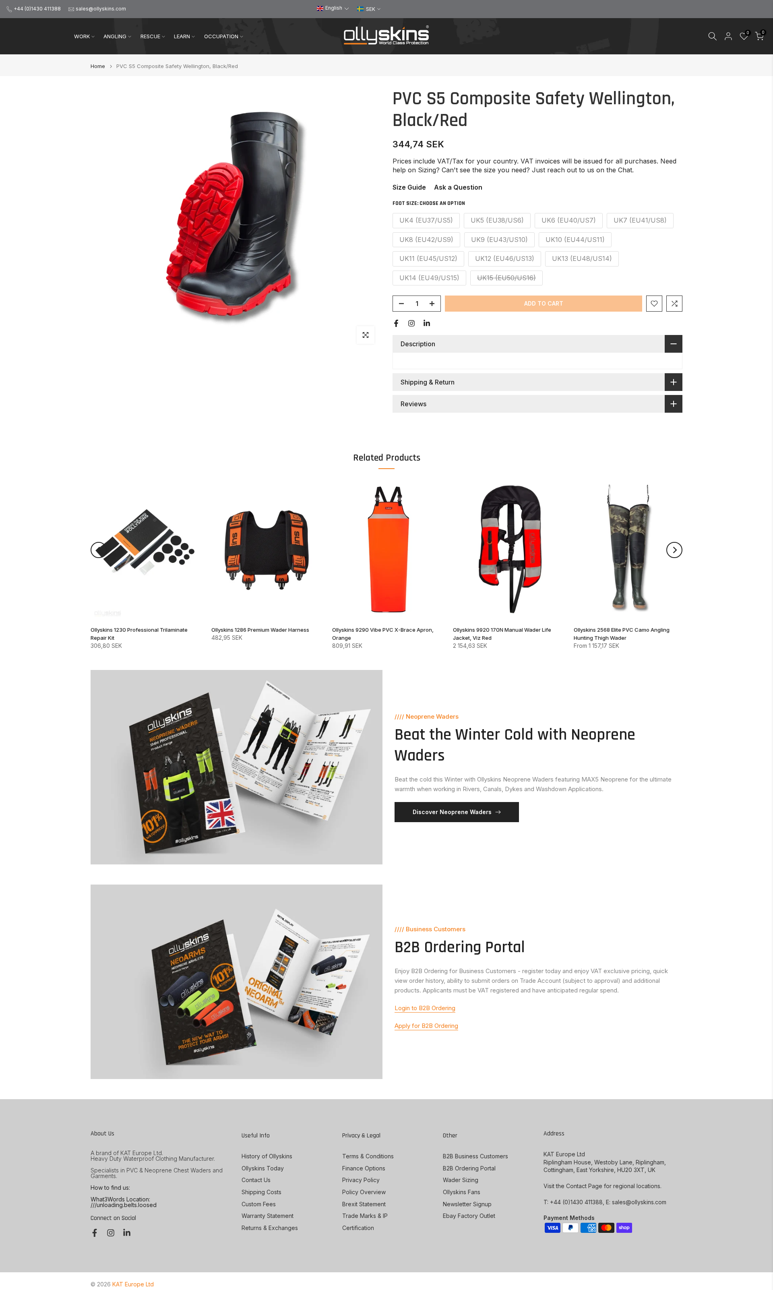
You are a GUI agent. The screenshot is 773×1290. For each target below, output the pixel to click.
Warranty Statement (267, 1215)
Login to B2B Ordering (425, 1008)
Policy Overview (364, 1192)
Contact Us (256, 1179)
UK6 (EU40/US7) (569, 220)
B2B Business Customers (475, 1156)
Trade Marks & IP (365, 1215)
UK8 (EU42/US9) (426, 240)
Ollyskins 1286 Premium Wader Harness (260, 629)
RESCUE (150, 36)
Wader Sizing (460, 1179)
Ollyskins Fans (461, 1192)
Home (98, 66)
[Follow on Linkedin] (426, 323)
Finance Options (363, 1168)
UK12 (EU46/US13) (504, 258)
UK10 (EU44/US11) (575, 240)
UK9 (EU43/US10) (499, 240)
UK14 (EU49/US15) (429, 278)
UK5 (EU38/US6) (497, 220)
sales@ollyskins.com (101, 9)
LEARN (182, 36)
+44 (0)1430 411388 (37, 9)
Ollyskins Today (263, 1168)
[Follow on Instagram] (411, 323)
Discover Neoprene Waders (452, 811)
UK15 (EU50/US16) (506, 278)
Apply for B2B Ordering (426, 1026)
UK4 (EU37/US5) (426, 220)
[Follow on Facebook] (396, 323)
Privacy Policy (361, 1179)
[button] (333, 8)
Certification (358, 1227)
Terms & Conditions (368, 1156)
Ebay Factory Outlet (469, 1215)
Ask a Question (458, 187)
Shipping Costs (261, 1192)
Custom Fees (259, 1204)
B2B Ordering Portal (469, 1168)
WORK (82, 36)
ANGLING (114, 36)
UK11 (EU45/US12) (428, 258)
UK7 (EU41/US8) (640, 220)
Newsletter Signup (467, 1204)
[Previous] (99, 550)
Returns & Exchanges (270, 1227)
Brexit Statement (364, 1204)
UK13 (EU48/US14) (582, 258)
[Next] (674, 550)
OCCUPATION (221, 36)
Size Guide (409, 187)
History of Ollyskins (267, 1156)
